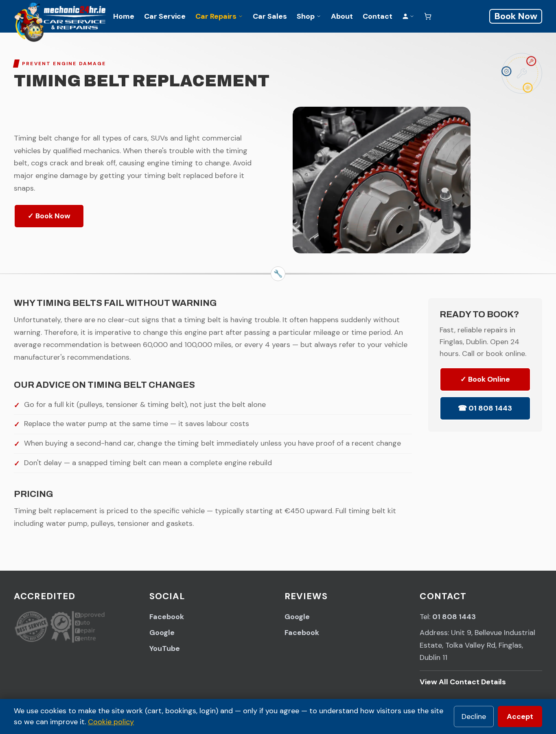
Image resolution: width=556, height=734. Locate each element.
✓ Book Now (49, 216)
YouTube (164, 648)
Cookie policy (111, 722)
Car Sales (270, 16)
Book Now (515, 16)
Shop (306, 16)
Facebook (166, 617)
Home (123, 16)
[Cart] (427, 16)
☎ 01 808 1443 (485, 408)
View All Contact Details (463, 682)
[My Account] (408, 16)
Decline (474, 716)
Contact (377, 16)
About (342, 16)
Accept (520, 716)
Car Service (165, 16)
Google (162, 632)
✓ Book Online (485, 380)
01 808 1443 (454, 617)
